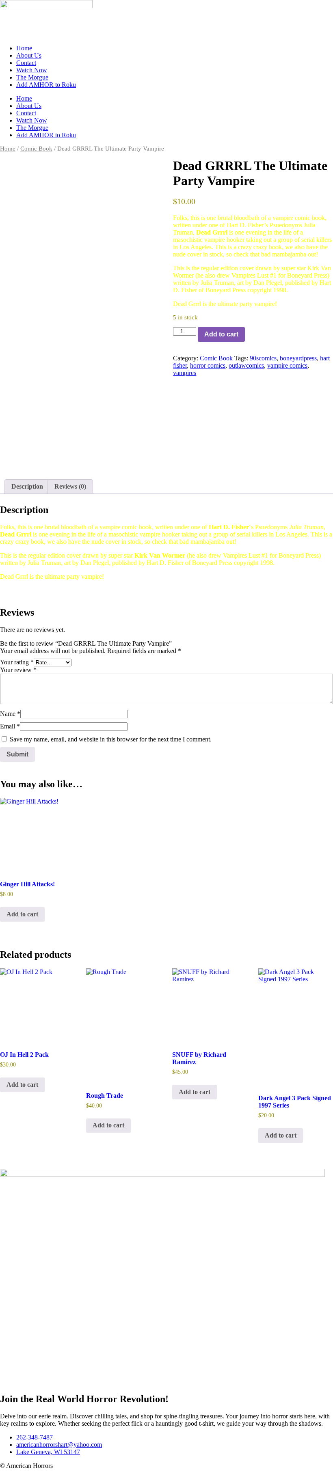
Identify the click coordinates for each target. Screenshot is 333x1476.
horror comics (207, 365)
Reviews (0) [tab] (70, 486)
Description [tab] (27, 486)
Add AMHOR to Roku (46, 84)
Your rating (17, 662)
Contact (26, 62)
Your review (18, 669)
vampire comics (287, 365)
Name (10, 713)
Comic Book (36, 148)
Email (10, 726)
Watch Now (31, 70)
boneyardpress (298, 358)
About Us (28, 55)
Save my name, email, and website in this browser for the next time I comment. (111, 739)
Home (24, 48)
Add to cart (221, 334)
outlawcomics (246, 365)
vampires (184, 372)
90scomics (263, 358)
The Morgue (32, 77)
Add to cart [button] (22, 914)
